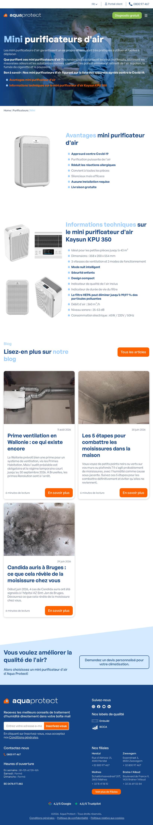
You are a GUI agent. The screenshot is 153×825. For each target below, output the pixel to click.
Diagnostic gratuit (127, 15)
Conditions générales (23, 737)
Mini (32, 110)
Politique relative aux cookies (107, 817)
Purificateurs (20, 110)
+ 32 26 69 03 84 (132, 783)
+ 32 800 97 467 (132, 765)
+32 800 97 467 (101, 765)
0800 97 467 (14, 754)
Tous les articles (133, 352)
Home (7, 110)
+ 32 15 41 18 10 (100, 783)
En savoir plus (59, 493)
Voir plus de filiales (106, 791)
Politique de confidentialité (72, 817)
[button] (94, 4)
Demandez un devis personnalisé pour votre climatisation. (114, 662)
